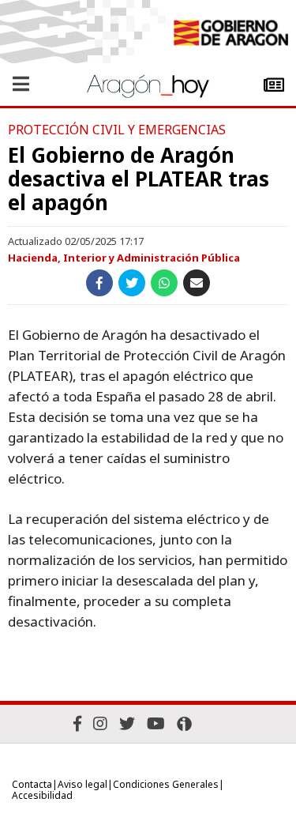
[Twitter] (127, 723)
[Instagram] (100, 723)
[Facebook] (77, 723)
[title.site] (230, 35)
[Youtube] (156, 723)
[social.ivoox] (184, 724)
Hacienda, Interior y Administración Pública (124, 257)
